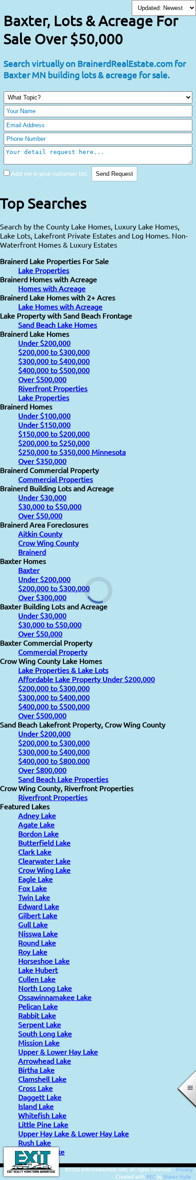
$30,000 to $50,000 (50, 506)
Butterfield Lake (44, 842)
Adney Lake (37, 815)
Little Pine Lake (43, 1124)
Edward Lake (38, 906)
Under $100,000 (44, 415)
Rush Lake (34, 1142)
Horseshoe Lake (44, 960)
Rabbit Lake (37, 1015)
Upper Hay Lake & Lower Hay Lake (73, 1133)
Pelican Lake (38, 1006)
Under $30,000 (42, 497)
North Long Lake (45, 987)
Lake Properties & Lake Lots (63, 669)
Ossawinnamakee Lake (55, 996)
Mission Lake (39, 1042)
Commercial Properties (55, 478)
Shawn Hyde (177, 1176)
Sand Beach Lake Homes (57, 324)
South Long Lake (45, 1033)
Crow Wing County (48, 542)
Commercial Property (53, 651)
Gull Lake (33, 924)
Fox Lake (32, 887)
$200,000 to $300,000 (54, 351)
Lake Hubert (38, 969)
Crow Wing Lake (44, 869)
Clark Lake (35, 851)
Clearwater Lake (44, 860)
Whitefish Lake (42, 1115)
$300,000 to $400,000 (54, 360)
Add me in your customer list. (49, 173)
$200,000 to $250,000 (54, 442)
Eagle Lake (35, 878)
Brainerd (32, 551)
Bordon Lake (38, 833)
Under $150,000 (44, 424)
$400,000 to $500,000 (54, 369)
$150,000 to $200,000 (54, 433)
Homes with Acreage (52, 288)
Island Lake (36, 1105)
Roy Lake (32, 951)
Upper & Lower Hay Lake (58, 1051)
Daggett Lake (40, 1096)
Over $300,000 (42, 597)
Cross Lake (35, 1087)
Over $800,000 (42, 769)
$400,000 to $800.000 (54, 760)
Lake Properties (43, 269)
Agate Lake (36, 824)
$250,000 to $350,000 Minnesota (72, 451)
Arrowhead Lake (44, 1060)
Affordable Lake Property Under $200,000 (86, 678)
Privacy (184, 1169)
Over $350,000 (42, 460)
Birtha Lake (36, 1069)
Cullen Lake (37, 978)
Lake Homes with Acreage (60, 306)
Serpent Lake (39, 1024)
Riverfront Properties (53, 388)
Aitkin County (40, 533)
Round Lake (37, 942)
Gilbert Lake (37, 915)
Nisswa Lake (38, 933)
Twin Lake (34, 896)
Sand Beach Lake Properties (63, 778)
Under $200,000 (44, 342)
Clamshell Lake (42, 1078)
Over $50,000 (40, 515)
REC (150, 1176)
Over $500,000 (42, 378)
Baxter (29, 569)
